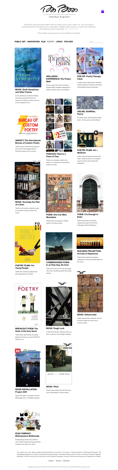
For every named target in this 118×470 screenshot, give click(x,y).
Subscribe (66, 460)
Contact (50, 460)
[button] (102, 11)
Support (58, 460)
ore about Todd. (72, 29)
